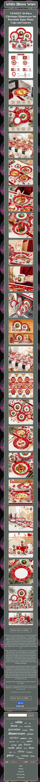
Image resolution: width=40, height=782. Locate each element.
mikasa (28, 726)
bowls (14, 725)
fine (15, 752)
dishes (32, 756)
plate (30, 738)
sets (25, 723)
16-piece (25, 730)
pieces (19, 748)
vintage (25, 755)
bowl (12, 723)
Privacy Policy (21, 774)
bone (31, 747)
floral (25, 748)
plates (30, 733)
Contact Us (21, 771)
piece (10, 755)
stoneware (12, 741)
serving (13, 745)
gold (20, 745)
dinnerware (16, 733)
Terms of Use (20, 777)
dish (10, 752)
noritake (17, 756)
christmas (21, 758)
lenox (18, 741)
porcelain (14, 729)
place (30, 723)
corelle (11, 747)
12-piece (29, 752)
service (14, 737)
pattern (23, 738)
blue (31, 729)
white (19, 722)
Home (21, 766)
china (21, 751)
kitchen (21, 726)
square (30, 741)
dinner (27, 744)
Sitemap (21, 768)
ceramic (23, 741)
